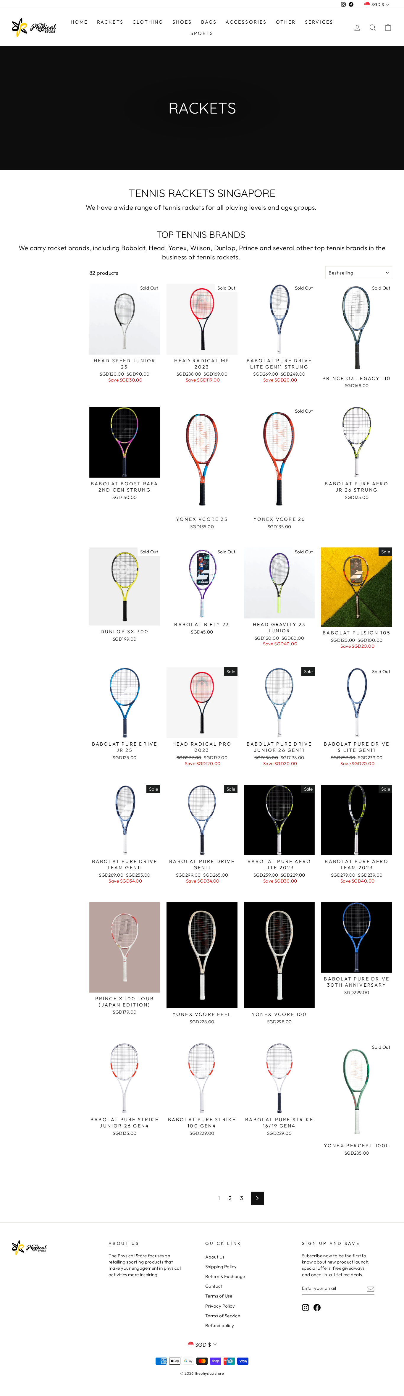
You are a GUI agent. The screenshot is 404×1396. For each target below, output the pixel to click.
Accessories (246, 22)
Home (79, 22)
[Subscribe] (370, 1289)
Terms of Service (222, 1316)
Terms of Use (218, 1296)
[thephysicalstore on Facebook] (317, 1307)
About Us (214, 1257)
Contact (213, 1286)
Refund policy (219, 1325)
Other (286, 22)
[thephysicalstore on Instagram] (305, 1307)
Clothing (148, 22)
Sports (202, 33)
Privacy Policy (220, 1306)
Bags (209, 22)
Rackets (110, 22)
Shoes (182, 22)
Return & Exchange (225, 1276)
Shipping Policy (221, 1266)
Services (319, 22)
